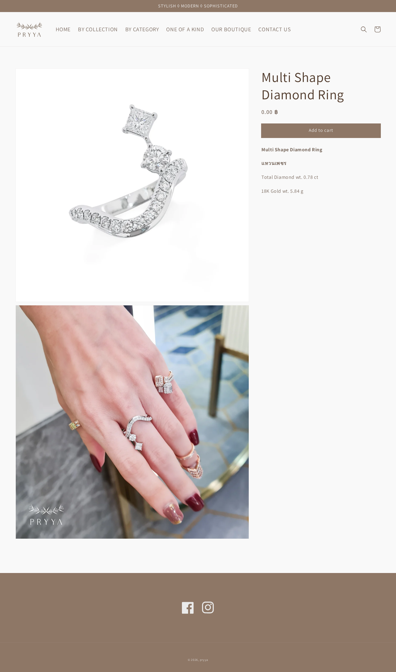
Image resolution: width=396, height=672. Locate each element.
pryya (204, 660)
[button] (364, 29)
